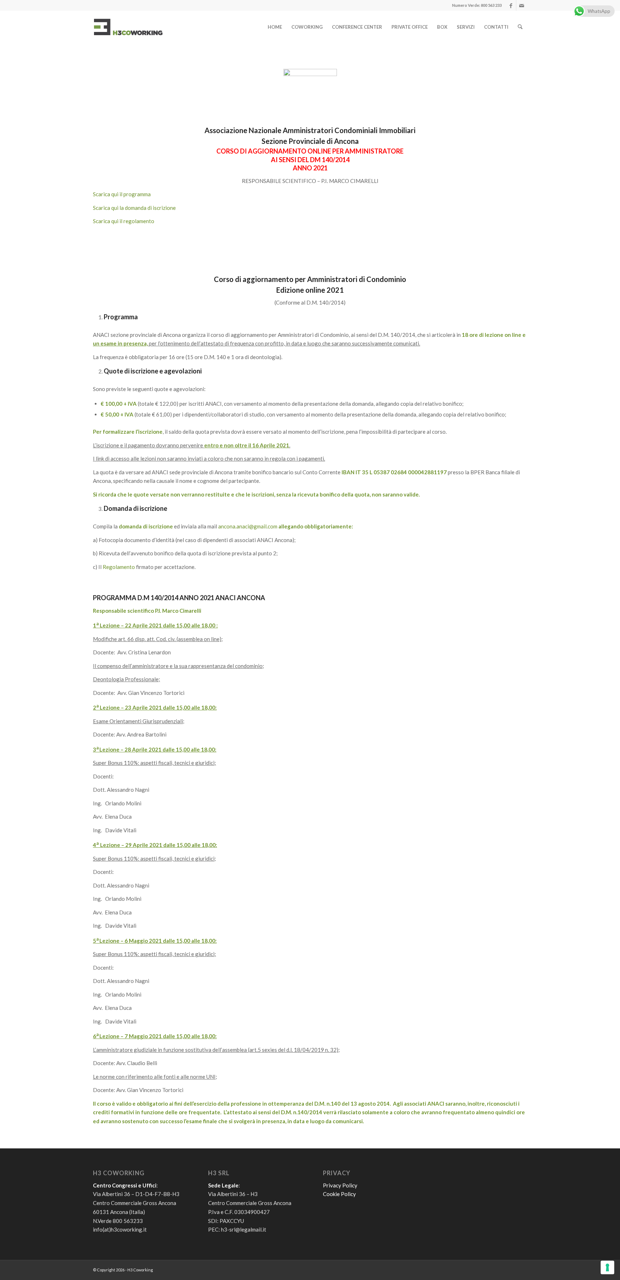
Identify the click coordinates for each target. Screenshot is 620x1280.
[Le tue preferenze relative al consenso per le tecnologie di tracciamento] (607, 1267)
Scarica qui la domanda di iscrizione (134, 207)
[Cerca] (520, 27)
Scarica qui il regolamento (123, 221)
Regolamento (119, 567)
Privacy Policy (340, 1185)
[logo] (128, 27)
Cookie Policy (339, 1194)
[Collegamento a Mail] (521, 5)
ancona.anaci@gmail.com (247, 526)
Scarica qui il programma (122, 194)
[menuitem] (275, 27)
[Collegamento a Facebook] (511, 5)
